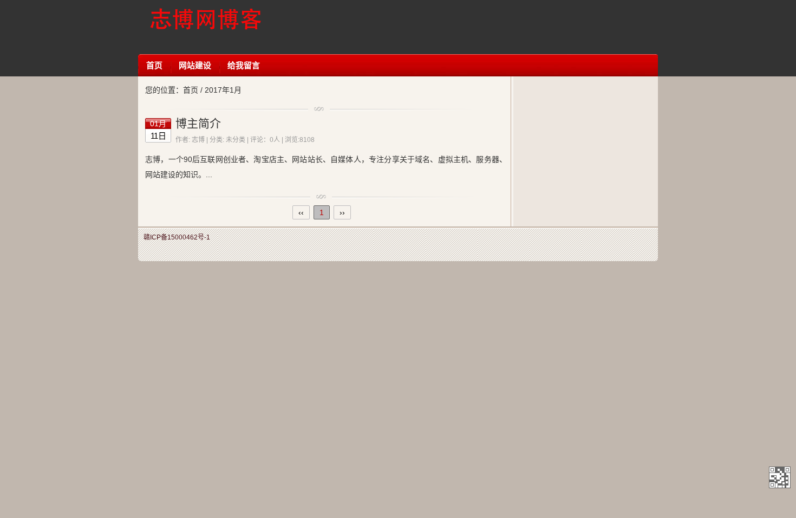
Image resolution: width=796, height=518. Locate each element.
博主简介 (198, 123)
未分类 (235, 140)
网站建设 (195, 65)
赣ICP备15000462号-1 (176, 237)
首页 (154, 65)
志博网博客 (205, 27)
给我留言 (243, 65)
